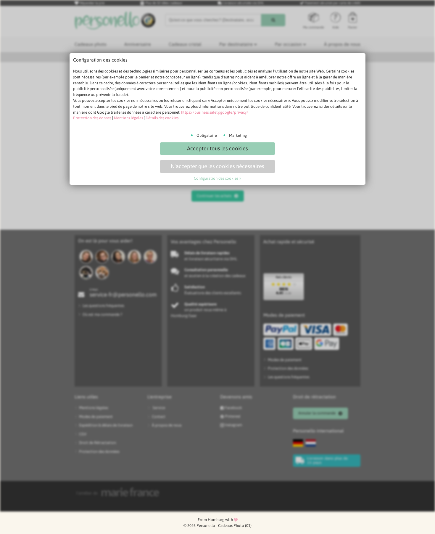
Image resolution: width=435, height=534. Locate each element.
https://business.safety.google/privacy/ (214, 112)
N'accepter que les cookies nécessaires (217, 166)
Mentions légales (128, 118)
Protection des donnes (92, 118)
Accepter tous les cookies (217, 148)
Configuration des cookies (216, 178)
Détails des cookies (162, 118)
